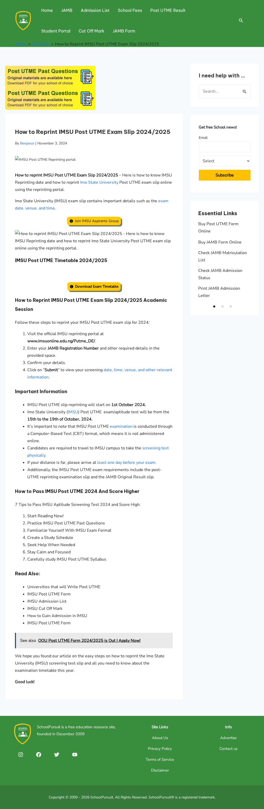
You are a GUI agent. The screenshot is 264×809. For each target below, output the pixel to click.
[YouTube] (74, 754)
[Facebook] (38, 754)
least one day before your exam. (126, 462)
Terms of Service (160, 759)
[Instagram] (20, 754)
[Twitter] (56, 754)
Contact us (228, 748)
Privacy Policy (160, 748)
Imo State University (99, 182)
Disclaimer (160, 770)
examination (121, 426)
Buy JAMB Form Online (220, 242)
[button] (214, 306)
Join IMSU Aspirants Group (97, 221)
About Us (160, 737)
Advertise (228, 737)
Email (203, 137)
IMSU (73, 412)
